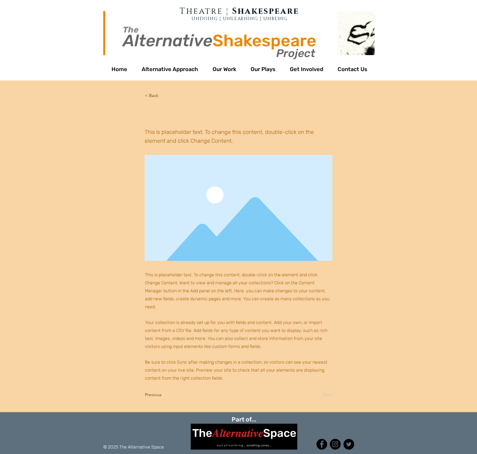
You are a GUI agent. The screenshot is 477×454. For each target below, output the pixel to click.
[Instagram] (335, 444)
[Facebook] (321, 444)
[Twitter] (348, 444)
